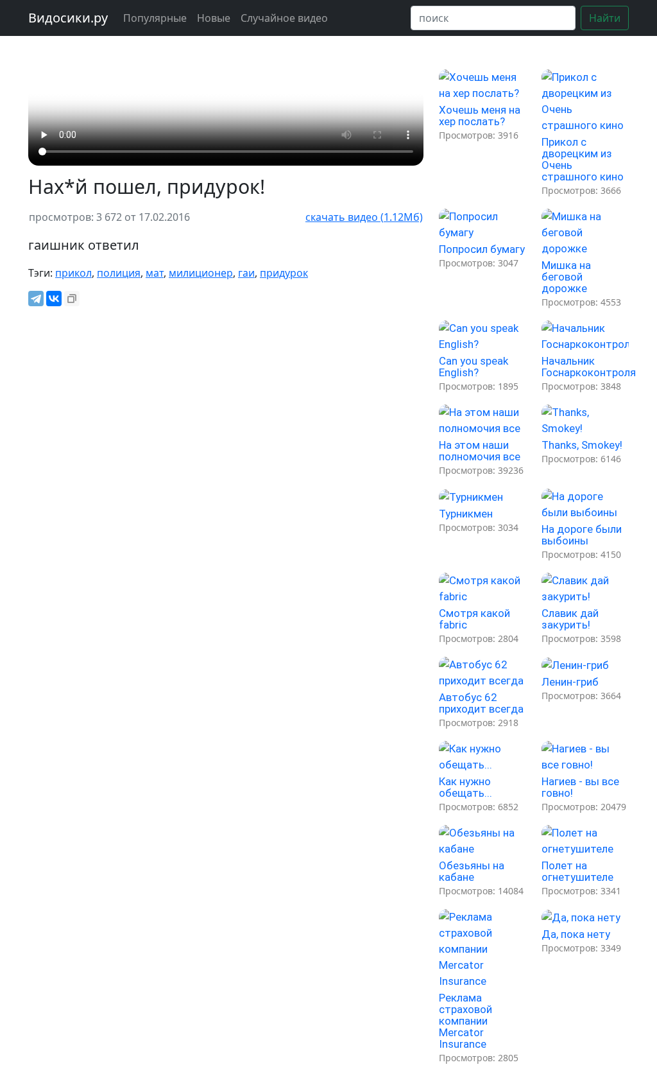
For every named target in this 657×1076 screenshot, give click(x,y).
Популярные (155, 18)
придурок (284, 273)
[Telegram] (36, 298)
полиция (119, 273)
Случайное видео (284, 18)
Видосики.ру (68, 17)
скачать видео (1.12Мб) (364, 217)
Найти (604, 18)
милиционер (201, 273)
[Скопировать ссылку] (72, 298)
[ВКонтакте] (54, 298)
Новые (213, 18)
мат (155, 273)
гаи (246, 273)
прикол (73, 273)
